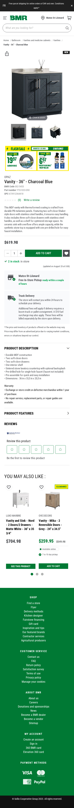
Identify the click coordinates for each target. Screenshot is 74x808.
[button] (12, 449)
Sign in (33, 743)
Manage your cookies (33, 681)
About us (33, 698)
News (33, 710)
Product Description (21, 348)
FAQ (33, 661)
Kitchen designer (33, 615)
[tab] (37, 348)
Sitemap (33, 723)
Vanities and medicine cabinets (36, 40)
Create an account (33, 739)
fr (4, 5)
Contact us (33, 656)
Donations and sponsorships (33, 706)
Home (6, 40)
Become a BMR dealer (33, 714)
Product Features (19, 413)
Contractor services (33, 636)
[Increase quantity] (21, 253)
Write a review (32, 200)
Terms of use (33, 673)
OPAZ (7, 177)
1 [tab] (32, 574)
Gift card (33, 624)
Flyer (33, 607)
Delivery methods (33, 611)
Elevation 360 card (33, 752)
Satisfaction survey (33, 669)
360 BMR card (33, 747)
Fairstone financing (33, 619)
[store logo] (18, 18)
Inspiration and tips (33, 628)
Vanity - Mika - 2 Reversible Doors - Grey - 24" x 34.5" (50, 525)
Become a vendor (33, 719)
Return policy (33, 665)
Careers (33, 702)
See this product (20, 566)
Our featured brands (33, 632)
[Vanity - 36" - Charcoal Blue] (18, 132)
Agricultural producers (33, 640)
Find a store (33, 603)
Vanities (56, 40)
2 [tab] (37, 574)
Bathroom (16, 40)
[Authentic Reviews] (13, 433)
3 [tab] (42, 574)
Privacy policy (33, 677)
